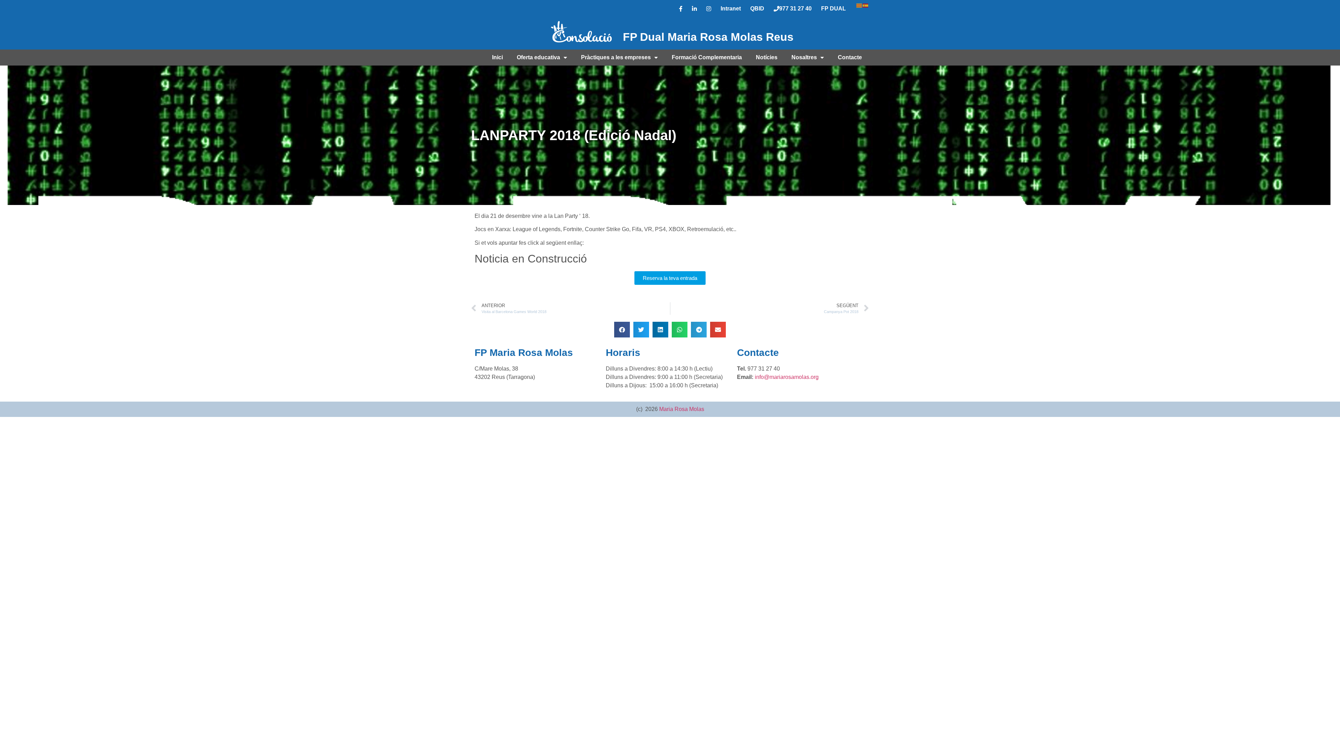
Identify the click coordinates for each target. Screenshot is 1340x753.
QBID (757, 9)
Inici (497, 57)
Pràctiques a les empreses (616, 57)
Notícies (766, 57)
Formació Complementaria (707, 57)
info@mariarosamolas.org (787, 377)
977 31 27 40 (795, 9)
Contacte (850, 57)
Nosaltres (804, 57)
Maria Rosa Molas (681, 409)
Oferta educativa (538, 57)
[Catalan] (859, 4)
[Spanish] (866, 4)
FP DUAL (833, 9)
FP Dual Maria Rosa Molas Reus (708, 37)
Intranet (731, 9)
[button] (622, 329)
